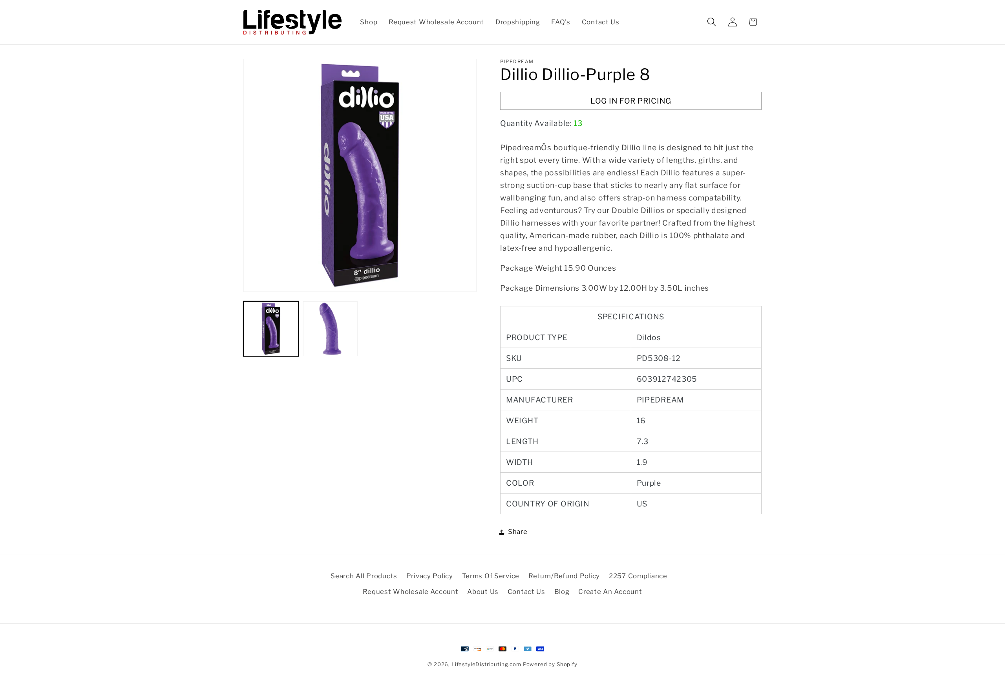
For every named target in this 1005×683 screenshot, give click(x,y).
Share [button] (518, 531)
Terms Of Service (491, 576)
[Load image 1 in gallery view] (270, 328)
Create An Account (610, 592)
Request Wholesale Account (410, 592)
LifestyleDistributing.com (486, 664)
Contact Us (526, 592)
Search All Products (364, 576)
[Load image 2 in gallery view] (330, 328)
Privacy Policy (429, 576)
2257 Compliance (638, 576)
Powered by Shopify (550, 664)
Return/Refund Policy (564, 576)
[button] (711, 22)
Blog (562, 592)
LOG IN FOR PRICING (630, 101)
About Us (483, 592)
